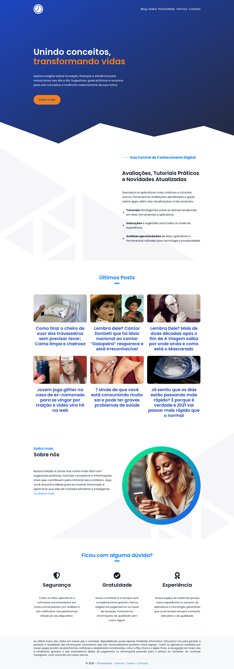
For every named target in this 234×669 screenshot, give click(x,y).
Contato (143, 663)
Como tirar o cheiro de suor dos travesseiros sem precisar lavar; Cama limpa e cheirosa (60, 336)
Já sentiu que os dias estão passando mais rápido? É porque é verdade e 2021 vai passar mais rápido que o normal (174, 402)
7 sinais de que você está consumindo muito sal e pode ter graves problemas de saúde (117, 397)
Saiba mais (47, 100)
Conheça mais (44, 493)
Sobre (131, 663)
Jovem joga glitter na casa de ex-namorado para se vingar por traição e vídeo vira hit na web (60, 400)
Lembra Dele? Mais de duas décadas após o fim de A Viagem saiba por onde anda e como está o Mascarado (174, 338)
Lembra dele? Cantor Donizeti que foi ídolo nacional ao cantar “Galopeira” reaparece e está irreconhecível (116, 338)
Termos (119, 663)
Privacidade (104, 663)
